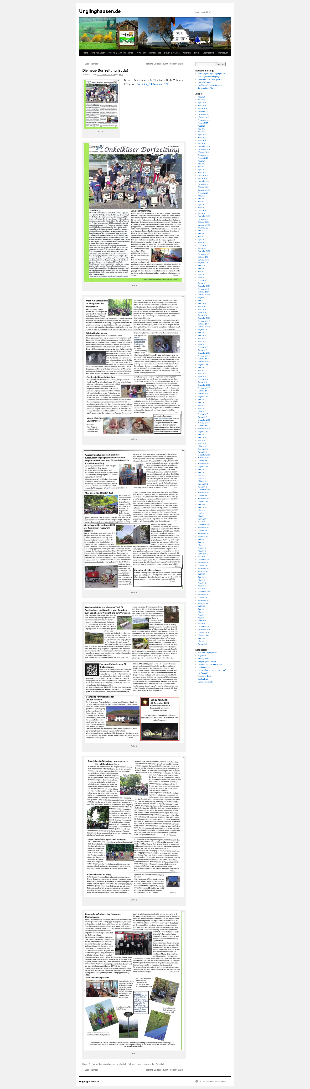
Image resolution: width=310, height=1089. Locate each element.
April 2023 (202, 204)
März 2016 (202, 446)
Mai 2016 (201, 440)
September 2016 (204, 428)
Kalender (187, 52)
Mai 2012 (201, 580)
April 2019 (202, 341)
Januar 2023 (202, 213)
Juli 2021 (201, 265)
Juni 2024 (202, 163)
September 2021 (204, 259)
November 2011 (204, 594)
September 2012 (204, 568)
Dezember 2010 (204, 626)
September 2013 (204, 533)
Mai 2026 (201, 99)
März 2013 (202, 550)
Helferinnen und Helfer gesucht (210, 79)
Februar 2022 (203, 245)
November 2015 (204, 457)
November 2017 (204, 387)
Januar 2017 (202, 417)
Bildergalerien (203, 658)
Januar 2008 (202, 644)
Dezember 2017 (204, 385)
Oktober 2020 (203, 291)
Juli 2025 (201, 126)
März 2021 (202, 277)
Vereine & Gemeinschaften (120, 52)
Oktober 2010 (203, 632)
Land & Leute (203, 678)
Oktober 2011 (203, 597)
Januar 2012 (202, 588)
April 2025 (202, 134)
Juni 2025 (202, 128)
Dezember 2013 (204, 524)
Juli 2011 (201, 606)
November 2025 (204, 114)
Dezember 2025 (204, 111)
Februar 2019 (203, 347)
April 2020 (202, 309)
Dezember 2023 (204, 181)
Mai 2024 (201, 166)
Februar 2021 (203, 280)
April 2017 (202, 408)
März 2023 (202, 207)
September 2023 (204, 190)
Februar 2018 (203, 379)
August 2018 (203, 364)
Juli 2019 (201, 332)
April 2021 (202, 274)
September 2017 (204, 393)
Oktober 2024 (203, 152)
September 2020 (204, 294)
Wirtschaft (141, 52)
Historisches (155, 52)
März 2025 (202, 137)
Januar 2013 (202, 556)
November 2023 (204, 184)
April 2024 (202, 169)
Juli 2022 (201, 230)
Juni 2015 (202, 472)
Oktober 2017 (203, 390)
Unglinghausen (98, 52)
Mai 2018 (201, 370)
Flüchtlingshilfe (204, 667)
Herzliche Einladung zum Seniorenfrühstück (165, 63)
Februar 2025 (203, 140)
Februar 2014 (203, 518)
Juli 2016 (201, 434)
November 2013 (204, 527)
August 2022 (203, 227)
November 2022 (204, 219)
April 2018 (202, 373)
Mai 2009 (201, 641)
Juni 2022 (202, 233)
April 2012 (202, 582)
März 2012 (202, 585)
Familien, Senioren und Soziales (210, 664)
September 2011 (204, 600)
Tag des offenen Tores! (206, 88)
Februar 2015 (203, 483)
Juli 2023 (201, 195)
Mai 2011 (201, 612)
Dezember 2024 (204, 146)
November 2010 (204, 629)
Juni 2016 (202, 437)
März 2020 (202, 312)
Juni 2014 (202, 507)
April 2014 (202, 513)
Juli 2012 (201, 574)
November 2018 (204, 355)
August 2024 (203, 158)
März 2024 (202, 172)
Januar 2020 (202, 315)
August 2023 (203, 192)
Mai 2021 (201, 271)
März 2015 (202, 481)
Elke (121, 74)
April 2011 (202, 614)
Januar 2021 (202, 283)
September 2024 (204, 155)
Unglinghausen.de (100, 10)
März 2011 (202, 617)
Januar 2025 (202, 143)
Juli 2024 (201, 160)
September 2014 (204, 498)
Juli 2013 (201, 539)
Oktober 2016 (203, 425)
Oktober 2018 (203, 358)
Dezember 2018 (204, 353)
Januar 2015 (202, 486)
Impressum (222, 52)
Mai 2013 (201, 545)
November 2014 (204, 492)
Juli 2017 (201, 399)
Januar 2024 (202, 178)
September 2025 (204, 120)
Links (196, 52)
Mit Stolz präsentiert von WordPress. (213, 1081)
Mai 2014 (201, 510)
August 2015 (203, 466)
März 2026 (202, 105)
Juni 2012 (202, 577)
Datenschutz (208, 52)
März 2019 (202, 344)
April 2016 (202, 443)
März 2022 (202, 242)
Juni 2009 (202, 638)
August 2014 (203, 501)
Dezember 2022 (204, 216)
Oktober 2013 (203, 530)
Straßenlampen (90, 63)
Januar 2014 (202, 521)
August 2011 (203, 603)
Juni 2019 (202, 335)
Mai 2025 (201, 131)
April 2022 (202, 239)
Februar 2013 (203, 553)
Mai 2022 (201, 236)
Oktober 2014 (203, 495)
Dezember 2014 (204, 489)
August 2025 (203, 123)
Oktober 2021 (203, 256)
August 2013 (203, 536)
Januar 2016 (202, 451)
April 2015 (202, 478)
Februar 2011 (203, 620)
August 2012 (203, 571)
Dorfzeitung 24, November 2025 (153, 84)
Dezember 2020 (204, 286)
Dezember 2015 (204, 454)
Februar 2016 (203, 449)
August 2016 (203, 431)
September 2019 (204, 326)
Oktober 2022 (203, 222)
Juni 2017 (202, 402)
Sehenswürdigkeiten (205, 681)
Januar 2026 (202, 108)
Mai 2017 (201, 405)
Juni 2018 (202, 367)
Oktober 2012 (203, 565)
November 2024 (204, 149)
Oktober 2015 (203, 460)
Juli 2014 (201, 504)
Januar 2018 (202, 382)
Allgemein (110, 1063)
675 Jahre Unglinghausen (207, 652)
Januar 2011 (202, 623)
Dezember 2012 (204, 559)
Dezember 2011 (204, 591)
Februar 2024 (203, 175)
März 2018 (202, 376)
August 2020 (203, 297)
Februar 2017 (203, 414)
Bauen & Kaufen (172, 52)
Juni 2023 (202, 198)
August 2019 (203, 329)
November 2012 (204, 562)
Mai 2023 (201, 201)
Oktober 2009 (203, 635)
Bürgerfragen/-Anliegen (207, 661)
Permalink (159, 1063)
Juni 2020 (202, 303)
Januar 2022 (202, 248)
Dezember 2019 (204, 318)
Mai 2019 (201, 338)
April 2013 (202, 548)
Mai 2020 (201, 306)
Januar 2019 (202, 350)
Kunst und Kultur (205, 676)
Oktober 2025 (203, 117)
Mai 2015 (201, 475)
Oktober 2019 (203, 323)
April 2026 (202, 102)
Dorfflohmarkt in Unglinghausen (210, 85)
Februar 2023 (203, 210)
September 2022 (204, 224)
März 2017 (202, 411)
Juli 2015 (201, 469)
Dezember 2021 (204, 251)
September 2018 (204, 361)
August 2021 (203, 262)
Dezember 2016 (204, 419)
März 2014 (202, 516)
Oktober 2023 (203, 187)
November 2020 (204, 288)
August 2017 (203, 396)
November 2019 (204, 321)
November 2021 (204, 254)
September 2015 (204, 463)
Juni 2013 (202, 542)
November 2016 (204, 422)
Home (85, 52)
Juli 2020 (201, 300)
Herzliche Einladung (205, 82)
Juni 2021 (202, 268)
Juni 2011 (202, 609)
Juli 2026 (201, 96)
